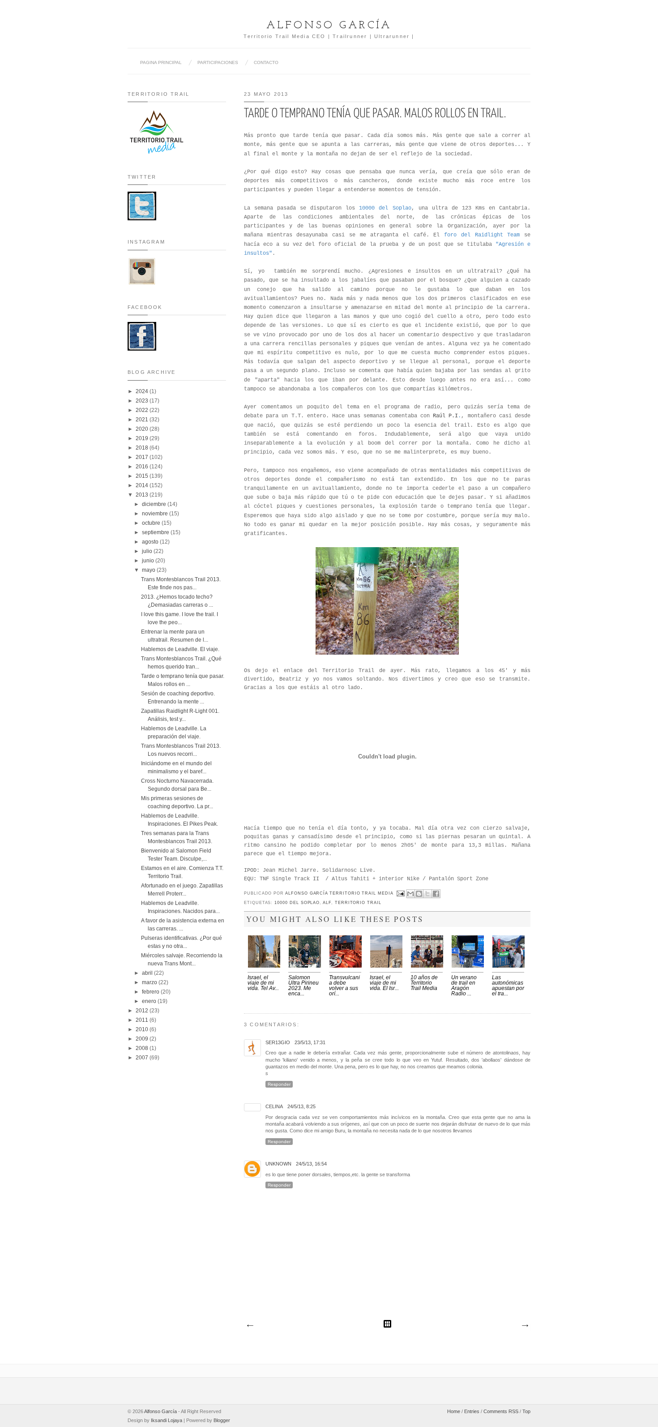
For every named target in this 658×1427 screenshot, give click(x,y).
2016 (143, 466)
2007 (143, 1057)
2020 (143, 429)
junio (148, 560)
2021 (143, 419)
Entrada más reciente (250, 1326)
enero (150, 1001)
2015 (143, 476)
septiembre (156, 532)
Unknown (278, 1163)
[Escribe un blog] (418, 893)
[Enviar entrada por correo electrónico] (401, 893)
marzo (150, 982)
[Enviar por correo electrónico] (410, 893)
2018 (143, 448)
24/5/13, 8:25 (301, 1106)
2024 (143, 391)
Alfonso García (329, 25)
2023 (143, 401)
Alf (327, 902)
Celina (274, 1106)
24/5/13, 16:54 (311, 1163)
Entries (471, 1411)
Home (453, 1411)
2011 (143, 1020)
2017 (143, 457)
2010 (143, 1029)
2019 (143, 438)
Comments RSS (500, 1411)
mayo (149, 570)
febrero (151, 992)
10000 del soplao (297, 902)
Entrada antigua (524, 1326)
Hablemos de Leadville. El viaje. (180, 649)
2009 (143, 1039)
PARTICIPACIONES (217, 62)
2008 (143, 1048)
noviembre (155, 513)
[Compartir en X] (427, 893)
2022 (143, 410)
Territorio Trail (358, 902)
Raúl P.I (445, 416)
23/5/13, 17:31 (310, 1042)
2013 (143, 495)
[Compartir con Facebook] (436, 893)
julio (148, 551)
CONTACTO (266, 62)
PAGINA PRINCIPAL (161, 62)
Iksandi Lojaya (166, 1420)
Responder (279, 1084)
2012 (143, 1010)
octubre (152, 523)
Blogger (222, 1420)
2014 (143, 485)
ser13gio (277, 1042)
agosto (151, 542)
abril (148, 973)
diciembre (154, 504)
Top (526, 1411)
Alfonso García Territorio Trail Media (340, 893)
